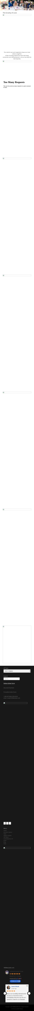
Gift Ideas (6, 837)
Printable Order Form (10, 692)
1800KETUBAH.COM (16, 971)
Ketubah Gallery (8, 832)
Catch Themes (20, 1008)
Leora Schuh (15, 986)
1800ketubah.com (16, 1006)
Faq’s (5, 843)
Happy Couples (8, 835)
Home (5, 830)
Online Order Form (9, 683)
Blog (5, 842)
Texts (5, 834)
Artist (5, 840)
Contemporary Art (8, 839)
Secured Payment (9, 688)
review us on (14, 981)
